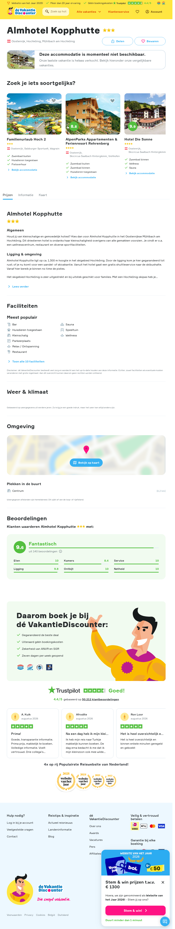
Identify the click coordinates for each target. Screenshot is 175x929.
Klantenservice (118, 11)
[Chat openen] (165, 921)
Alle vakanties (86, 11)
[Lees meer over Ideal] (40, 667)
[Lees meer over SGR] (163, 3)
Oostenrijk (18, 41)
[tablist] (86, 195)
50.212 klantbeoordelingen (100, 699)
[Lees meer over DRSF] (49, 667)
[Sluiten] (163, 882)
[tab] (8, 195)
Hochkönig (33, 41)
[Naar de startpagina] (22, 11)
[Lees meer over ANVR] (159, 3)
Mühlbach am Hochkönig (58, 41)
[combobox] (55, 12)
